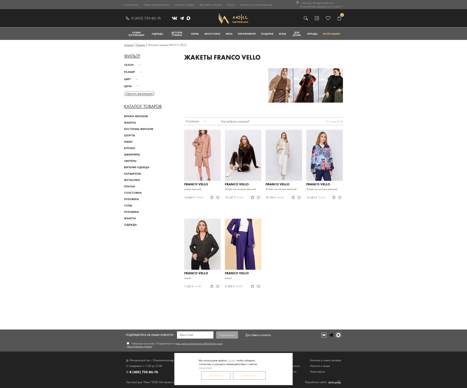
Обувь (195, 33)
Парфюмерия (247, 33)
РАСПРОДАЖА (331, 33)
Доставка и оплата (211, 4)
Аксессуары (212, 33)
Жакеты (130, 122)
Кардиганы (132, 174)
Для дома (297, 34)
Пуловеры (131, 199)
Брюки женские (136, 116)
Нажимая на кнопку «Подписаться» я (175, 345)
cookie (231, 360)
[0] (339, 18)
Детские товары (176, 34)
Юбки (128, 142)
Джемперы (132, 154)
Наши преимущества (156, 4)
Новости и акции (184, 4)
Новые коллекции (136, 34)
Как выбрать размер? (235, 121)
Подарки (267, 33)
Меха (229, 33)
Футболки (132, 180)
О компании (131, 4)
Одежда (157, 33)
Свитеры (130, 161)
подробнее (205, 367)
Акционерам (317, 371)
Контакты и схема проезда (256, 4)
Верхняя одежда (136, 167)
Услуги (231, 4)
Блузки (129, 148)
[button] (133, 65)
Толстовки (133, 193)
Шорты (129, 135)
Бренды (312, 33)
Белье (282, 33)
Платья (129, 186)
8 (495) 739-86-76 (146, 18)
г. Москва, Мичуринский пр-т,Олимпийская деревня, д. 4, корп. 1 (321, 4)
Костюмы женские (138, 129)
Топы (128, 205)
